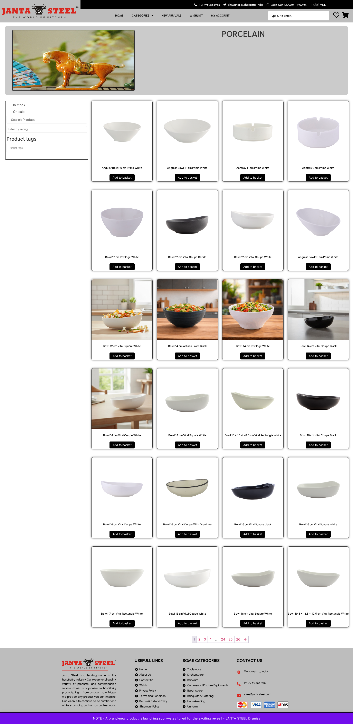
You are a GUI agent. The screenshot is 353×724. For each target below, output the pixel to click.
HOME (119, 15)
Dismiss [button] (254, 718)
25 (231, 639)
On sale (19, 111)
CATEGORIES (141, 15)
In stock (19, 105)
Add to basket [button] (122, 177)
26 (238, 639)
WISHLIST (196, 15)
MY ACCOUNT (220, 15)
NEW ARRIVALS (172, 15)
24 (223, 639)
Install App (318, 4)
